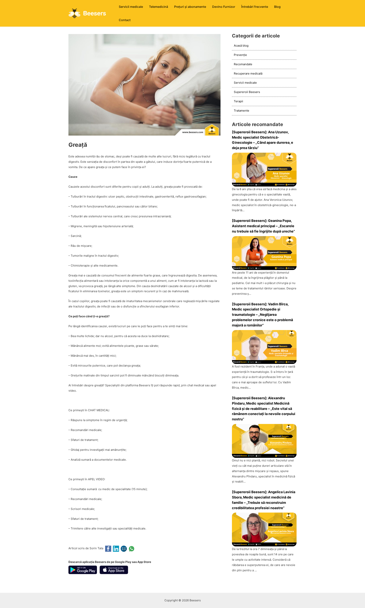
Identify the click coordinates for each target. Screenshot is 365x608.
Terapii (238, 101)
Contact (125, 20)
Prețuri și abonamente (190, 7)
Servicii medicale (131, 7)
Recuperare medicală (248, 73)
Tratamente (241, 110)
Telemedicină (158, 7)
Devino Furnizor (223, 7)
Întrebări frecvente (254, 7)
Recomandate (243, 64)
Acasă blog (241, 45)
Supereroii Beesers (247, 92)
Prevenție (240, 55)
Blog (277, 7)
